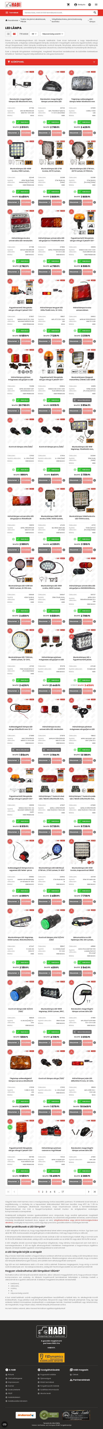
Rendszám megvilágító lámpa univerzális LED (82, 1149)
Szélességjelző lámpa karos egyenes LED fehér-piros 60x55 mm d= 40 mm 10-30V (21, 869)
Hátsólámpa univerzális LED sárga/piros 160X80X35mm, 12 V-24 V (82, 587)
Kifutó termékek (47, 1382)
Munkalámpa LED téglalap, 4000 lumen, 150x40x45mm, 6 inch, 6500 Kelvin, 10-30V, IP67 (21, 938)
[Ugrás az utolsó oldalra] (95, 1192)
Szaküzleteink (14, 1389)
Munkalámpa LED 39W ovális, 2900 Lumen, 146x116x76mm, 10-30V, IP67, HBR (51, 587)
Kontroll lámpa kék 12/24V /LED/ (20, 1010)
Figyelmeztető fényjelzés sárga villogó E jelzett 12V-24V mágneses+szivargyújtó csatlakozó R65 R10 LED (20, 308)
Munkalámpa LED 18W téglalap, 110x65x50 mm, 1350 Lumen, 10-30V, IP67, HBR (82, 448)
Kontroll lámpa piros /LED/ (51, 447)
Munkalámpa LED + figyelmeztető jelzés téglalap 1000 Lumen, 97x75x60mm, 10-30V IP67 (82, 658)
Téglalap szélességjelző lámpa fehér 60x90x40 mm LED (82, 100)
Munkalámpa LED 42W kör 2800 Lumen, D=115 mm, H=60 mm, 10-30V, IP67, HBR (20, 587)
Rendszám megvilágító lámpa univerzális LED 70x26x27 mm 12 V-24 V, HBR (51, 100)
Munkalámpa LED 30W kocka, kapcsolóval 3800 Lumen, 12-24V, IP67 (82, 869)
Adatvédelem (14, 1397)
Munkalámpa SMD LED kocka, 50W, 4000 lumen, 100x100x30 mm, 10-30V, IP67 (51, 517)
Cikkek (75, 1374)
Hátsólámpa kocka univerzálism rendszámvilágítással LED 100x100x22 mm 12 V (82, 308)
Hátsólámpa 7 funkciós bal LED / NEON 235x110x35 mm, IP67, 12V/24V (51, 797)
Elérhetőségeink (15, 1378)
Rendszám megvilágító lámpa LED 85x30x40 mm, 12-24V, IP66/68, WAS (21, 100)
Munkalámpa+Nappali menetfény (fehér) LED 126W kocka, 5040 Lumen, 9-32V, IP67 (82, 378)
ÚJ (10, 1127)
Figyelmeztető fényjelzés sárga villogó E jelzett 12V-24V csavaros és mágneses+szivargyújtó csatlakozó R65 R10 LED (20, 797)
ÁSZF (10, 1393)
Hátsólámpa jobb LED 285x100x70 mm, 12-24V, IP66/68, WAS (82, 1079)
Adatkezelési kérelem (17, 1401)
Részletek (12, 133)
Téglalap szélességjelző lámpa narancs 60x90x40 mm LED (21, 1079)
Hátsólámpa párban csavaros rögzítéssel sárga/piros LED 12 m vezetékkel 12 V (51, 1149)
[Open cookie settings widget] (4, 1424)
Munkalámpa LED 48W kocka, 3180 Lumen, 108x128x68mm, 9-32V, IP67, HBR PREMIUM (21, 169)
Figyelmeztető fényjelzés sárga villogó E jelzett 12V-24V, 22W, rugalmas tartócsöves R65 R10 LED (20, 1149)
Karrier (11, 1386)
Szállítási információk (49, 1389)
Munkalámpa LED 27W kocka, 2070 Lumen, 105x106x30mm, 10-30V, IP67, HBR (51, 169)
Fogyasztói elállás (48, 1374)
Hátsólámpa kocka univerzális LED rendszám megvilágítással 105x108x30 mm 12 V (51, 728)
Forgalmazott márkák (49, 1386)
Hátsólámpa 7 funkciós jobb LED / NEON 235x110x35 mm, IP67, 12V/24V (82, 797)
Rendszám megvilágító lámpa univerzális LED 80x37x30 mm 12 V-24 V (82, 1010)
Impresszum (13, 1382)
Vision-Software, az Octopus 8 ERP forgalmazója (51, 1425)
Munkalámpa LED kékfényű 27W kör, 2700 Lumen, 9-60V (51, 869)
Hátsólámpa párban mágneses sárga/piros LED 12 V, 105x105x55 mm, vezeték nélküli (51, 658)
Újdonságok (45, 1378)
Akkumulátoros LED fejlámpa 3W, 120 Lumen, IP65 (82, 938)
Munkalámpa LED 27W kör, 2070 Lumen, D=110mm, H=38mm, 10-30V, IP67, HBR (82, 169)
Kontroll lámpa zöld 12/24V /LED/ (51, 938)
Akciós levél (45, 1393)
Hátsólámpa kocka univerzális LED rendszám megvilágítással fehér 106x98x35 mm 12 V (20, 239)
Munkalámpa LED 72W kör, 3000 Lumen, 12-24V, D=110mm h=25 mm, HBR (20, 658)
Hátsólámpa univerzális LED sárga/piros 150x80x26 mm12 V (21, 517)
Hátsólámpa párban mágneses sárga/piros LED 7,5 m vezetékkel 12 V (82, 728)
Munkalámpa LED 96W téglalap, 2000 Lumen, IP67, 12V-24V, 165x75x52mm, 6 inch (51, 1010)
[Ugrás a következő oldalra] (89, 1192)
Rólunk (11, 1374)
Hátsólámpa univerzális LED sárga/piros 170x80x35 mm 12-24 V (51, 239)
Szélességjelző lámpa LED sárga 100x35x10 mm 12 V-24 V (21, 728)
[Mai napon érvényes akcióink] (71, 630)
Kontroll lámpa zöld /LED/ (21, 447)
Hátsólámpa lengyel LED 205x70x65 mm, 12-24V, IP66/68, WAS (51, 308)
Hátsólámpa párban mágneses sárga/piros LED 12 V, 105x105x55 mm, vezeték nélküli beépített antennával (20, 378)
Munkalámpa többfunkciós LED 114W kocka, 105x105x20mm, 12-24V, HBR (82, 517)
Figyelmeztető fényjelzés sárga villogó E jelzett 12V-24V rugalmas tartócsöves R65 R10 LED (82, 239)
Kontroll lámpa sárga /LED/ (51, 1078)
